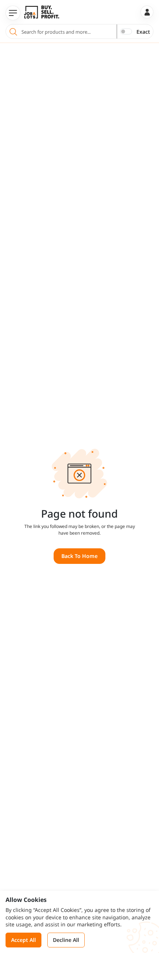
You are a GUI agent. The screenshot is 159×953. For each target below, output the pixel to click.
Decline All (66, 939)
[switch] (126, 31)
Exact (143, 31)
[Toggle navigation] (13, 13)
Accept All (23, 939)
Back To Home (79, 555)
